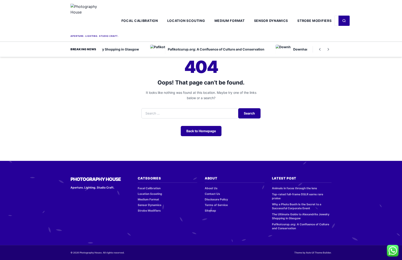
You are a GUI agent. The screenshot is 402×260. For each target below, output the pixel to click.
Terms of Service (216, 205)
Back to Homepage (201, 131)
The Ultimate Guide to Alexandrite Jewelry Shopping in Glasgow (300, 216)
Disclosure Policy (216, 199)
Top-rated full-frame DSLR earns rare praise (297, 196)
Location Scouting (186, 21)
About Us (211, 188)
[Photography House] (94, 19)
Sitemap (210, 210)
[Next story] (328, 49)
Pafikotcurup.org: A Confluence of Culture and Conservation (300, 226)
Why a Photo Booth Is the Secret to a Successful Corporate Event (296, 206)
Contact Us (212, 194)
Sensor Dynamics (271, 21)
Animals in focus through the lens (294, 188)
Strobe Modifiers (314, 21)
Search (249, 113)
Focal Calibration (139, 21)
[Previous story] (320, 49)
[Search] (344, 21)
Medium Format (229, 21)
